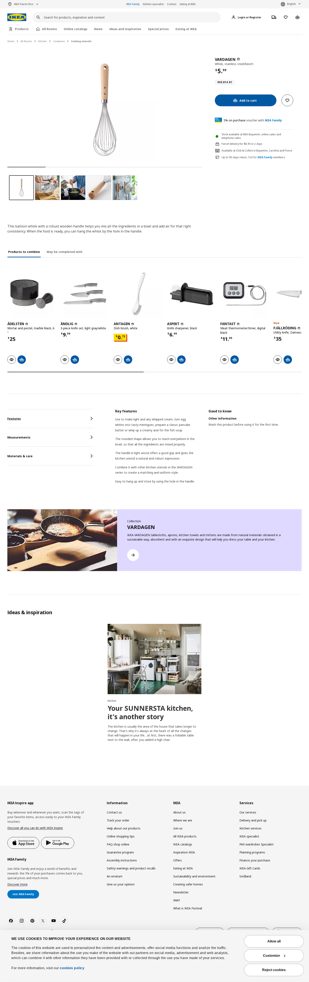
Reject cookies (274, 970)
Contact (171, 4)
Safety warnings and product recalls (131, 868)
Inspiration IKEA (184, 852)
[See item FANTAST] (244, 293)
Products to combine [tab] (24, 252)
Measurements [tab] (18, 437)
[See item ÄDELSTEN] (31, 293)
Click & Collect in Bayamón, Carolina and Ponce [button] (264, 150)
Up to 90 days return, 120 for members (253, 157)
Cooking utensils (81, 41)
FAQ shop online (118, 844)
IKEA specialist (249, 836)
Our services (247, 812)
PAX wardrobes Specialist (256, 844)
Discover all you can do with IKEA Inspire (35, 828)
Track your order (118, 820)
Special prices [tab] (158, 29)
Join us (177, 828)
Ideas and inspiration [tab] (125, 29)
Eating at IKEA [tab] (186, 29)
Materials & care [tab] (20, 456)
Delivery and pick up (253, 820)
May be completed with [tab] (64, 252)
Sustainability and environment (194, 876)
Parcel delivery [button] (230, 144)
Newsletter (181, 892)
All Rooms (26, 41)
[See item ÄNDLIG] (85, 293)
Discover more (17, 884)
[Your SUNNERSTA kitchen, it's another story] (154, 659)
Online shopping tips (121, 836)
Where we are (182, 820)
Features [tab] (14, 419)
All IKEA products (185, 836)
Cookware (59, 41)
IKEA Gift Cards (249, 868)
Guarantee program (120, 852)
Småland (245, 876)
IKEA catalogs (182, 844)
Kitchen (42, 41)
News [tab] (98, 29)
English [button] (291, 4)
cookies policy (72, 968)
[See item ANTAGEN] (138, 293)
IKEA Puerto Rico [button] (23, 4)
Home (10, 41)
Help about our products (123, 828)
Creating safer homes (188, 884)
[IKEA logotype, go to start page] (16, 17)
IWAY (176, 900)
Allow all (274, 941)
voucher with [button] (253, 120)
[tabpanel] (208, 451)
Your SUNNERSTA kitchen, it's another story (150, 712)
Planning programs (252, 852)
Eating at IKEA (188, 4)
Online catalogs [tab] (75, 29)
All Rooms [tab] (49, 29)
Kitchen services (250, 828)
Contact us (114, 812)
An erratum (114, 876)
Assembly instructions (122, 860)
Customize (271, 955)
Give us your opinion (121, 884)
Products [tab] (22, 29)
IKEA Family (133, 4)
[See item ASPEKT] (191, 293)
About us (179, 812)
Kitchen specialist (153, 4)
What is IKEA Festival (187, 908)
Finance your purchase (254, 860)
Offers (177, 860)
